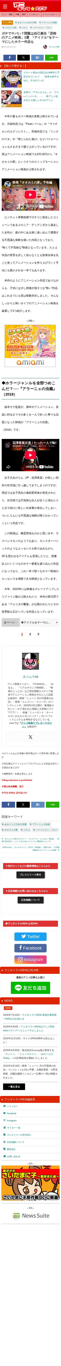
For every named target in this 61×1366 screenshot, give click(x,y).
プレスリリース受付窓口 (19, 1135)
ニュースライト (28, 1054)
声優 (17, 14)
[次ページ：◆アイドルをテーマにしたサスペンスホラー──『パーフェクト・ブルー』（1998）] (30, 625)
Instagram (12, 1120)
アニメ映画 (7, 22)
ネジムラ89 (54, 47)
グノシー (10, 1054)
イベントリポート (50, 14)
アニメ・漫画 (7, 14)
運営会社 (11, 1149)
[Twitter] (30, 737)
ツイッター (12, 1106)
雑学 (24, 14)
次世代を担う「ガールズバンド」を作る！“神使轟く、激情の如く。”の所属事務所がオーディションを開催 (30, 848)
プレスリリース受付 (30, 874)
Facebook (11, 1113)
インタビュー (34, 14)
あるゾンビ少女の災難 (27, 22)
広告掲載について (30, 900)
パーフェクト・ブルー (42, 28)
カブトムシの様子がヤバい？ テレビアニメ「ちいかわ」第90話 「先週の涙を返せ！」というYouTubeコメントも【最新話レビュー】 (30, 840)
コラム (24, 28)
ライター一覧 (13, 1128)
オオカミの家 (10, 28)
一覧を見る (14, 1086)
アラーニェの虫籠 (49, 22)
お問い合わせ (13, 1156)
